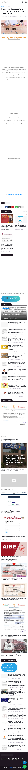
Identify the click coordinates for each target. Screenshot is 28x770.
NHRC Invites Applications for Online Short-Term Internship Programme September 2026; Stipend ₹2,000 (17, 730)
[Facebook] (6, 207)
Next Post (23, 290)
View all (25, 211)
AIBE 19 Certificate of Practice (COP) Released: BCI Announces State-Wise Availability (13, 599)
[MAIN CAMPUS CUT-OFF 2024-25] (14, 486)
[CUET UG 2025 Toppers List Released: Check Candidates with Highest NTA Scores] (14, 508)
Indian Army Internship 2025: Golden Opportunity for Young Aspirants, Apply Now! (13, 579)
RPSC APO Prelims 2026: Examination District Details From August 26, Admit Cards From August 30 (17, 378)
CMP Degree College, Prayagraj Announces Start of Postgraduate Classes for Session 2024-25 (17, 715)
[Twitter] (9, 207)
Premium (11, 767)
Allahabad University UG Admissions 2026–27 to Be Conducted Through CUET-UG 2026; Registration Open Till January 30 (17, 339)
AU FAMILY (11, 299)
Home (2, 6)
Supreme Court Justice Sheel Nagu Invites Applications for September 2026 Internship (17, 371)
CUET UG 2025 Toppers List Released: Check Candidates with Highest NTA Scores (12, 510)
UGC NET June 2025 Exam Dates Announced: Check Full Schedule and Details (12, 438)
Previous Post (5, 290)
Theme (22, 767)
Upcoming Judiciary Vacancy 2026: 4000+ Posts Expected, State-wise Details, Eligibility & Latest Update (7, 226)
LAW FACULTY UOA (9, 667)
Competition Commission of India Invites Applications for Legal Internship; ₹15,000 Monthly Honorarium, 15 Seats (16, 355)
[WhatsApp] (16, 207)
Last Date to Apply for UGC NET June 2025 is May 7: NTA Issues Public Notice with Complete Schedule (13, 634)
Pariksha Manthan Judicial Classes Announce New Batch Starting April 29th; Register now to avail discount (17, 385)
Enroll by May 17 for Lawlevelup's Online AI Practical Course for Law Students (16, 324)
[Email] (19, 207)
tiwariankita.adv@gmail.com (14, 194)
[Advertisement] (14, 53)
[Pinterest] (12, 207)
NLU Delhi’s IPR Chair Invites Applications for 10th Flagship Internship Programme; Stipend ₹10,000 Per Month (16, 393)
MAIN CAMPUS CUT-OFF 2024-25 (9, 488)
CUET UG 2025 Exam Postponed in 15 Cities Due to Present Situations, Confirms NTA (13, 470)
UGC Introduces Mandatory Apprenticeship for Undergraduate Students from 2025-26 (13, 655)
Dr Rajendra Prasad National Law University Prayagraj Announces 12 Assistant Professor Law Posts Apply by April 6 (7, 246)
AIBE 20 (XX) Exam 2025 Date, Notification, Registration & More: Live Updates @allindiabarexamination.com (11, 558)
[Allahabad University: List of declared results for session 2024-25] (14, 535)
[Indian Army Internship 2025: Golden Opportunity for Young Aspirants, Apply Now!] (14, 577)
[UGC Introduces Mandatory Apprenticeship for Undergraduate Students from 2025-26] (14, 653)
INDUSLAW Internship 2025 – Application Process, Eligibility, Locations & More (15, 723)
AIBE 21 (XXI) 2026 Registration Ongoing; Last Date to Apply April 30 (20, 226)
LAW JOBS (7, 6)
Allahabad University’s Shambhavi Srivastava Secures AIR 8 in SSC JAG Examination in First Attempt (13, 313)
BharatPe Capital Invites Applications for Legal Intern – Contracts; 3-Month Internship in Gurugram (16, 347)
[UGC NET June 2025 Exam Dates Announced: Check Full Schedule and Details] (14, 435)
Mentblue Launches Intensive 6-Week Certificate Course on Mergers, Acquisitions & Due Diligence (16, 700)
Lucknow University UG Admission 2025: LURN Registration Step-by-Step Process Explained (16, 364)
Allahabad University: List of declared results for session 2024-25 (13, 537)
